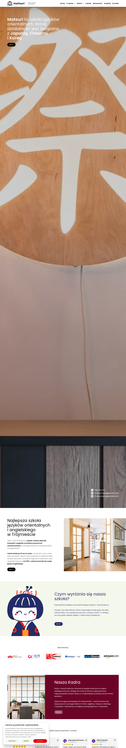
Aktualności (97, 3)
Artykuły (107, 3)
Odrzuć (26, 741)
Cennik (88, 3)
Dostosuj (12, 741)
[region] (26, 733)
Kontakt (115, 3)
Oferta (79, 3)
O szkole (70, 3)
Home (62, 3)
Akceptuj (40, 741)
